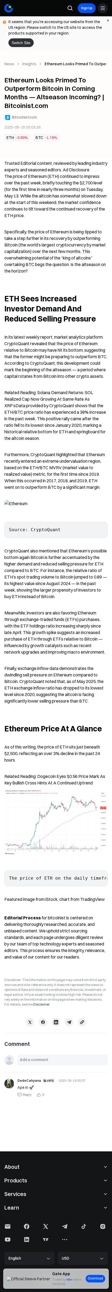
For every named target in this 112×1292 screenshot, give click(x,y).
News (9, 63)
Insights (29, 63)
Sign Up (86, 8)
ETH (10, 137)
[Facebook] (43, 1022)
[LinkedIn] (56, 1022)
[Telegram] (69, 1022)
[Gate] (8, 8)
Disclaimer (41, 1004)
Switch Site (21, 43)
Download (95, 1278)
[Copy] (82, 1022)
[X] (30, 1022)
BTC (39, 137)
